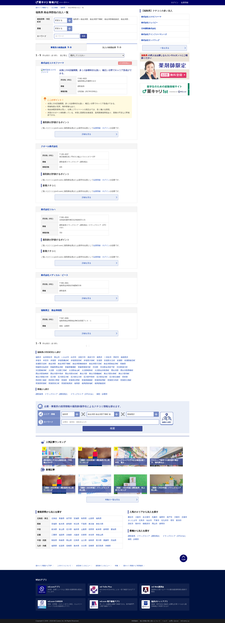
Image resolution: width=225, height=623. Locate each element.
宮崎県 (91, 546)
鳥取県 (54, 540)
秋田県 (84, 518)
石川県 (69, 529)
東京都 (91, 524)
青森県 (61, 518)
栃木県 (61, 524)
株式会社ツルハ (48, 209)
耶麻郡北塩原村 (42, 367)
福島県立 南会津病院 (51, 310)
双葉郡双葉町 (41, 383)
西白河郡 (114, 370)
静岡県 (106, 529)
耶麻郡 (123, 364)
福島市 (38, 357)
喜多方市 (91, 357)
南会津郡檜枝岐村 (80, 364)
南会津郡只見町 (95, 364)
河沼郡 (95, 367)
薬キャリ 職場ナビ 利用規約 (133, 566)
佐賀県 (61, 546)
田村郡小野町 (54, 380)
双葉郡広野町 (74, 380)
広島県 (76, 540)
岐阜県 (98, 529)
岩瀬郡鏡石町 (129, 360)
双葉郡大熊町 (125, 380)
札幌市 (154, 517)
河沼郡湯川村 (122, 367)
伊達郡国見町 (76, 360)
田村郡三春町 (41, 380)
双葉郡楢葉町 (87, 380)
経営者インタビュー (83, 566)
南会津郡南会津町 (111, 364)
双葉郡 (64, 380)
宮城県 (76, 518)
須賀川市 (82, 357)
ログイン (175, 2)
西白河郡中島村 (56, 373)
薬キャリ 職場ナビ (42, 7)
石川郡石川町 (63, 377)
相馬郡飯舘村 (100, 383)
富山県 (61, 529)
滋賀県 (61, 535)
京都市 (184, 517)
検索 (83, 36)
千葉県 (84, 524)
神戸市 (169, 517)
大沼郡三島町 (61, 370)
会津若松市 (47, 357)
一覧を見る (164, 48)
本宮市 (46, 360)
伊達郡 (53, 360)
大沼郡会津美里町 (102, 370)
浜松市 (130, 524)
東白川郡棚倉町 (95, 373)
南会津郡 (52, 364)
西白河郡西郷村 (126, 370)
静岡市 (162, 524)
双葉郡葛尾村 (66, 383)
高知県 (113, 540)
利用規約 (135, 621)
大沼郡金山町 (74, 370)
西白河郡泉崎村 (42, 373)
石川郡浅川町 (101, 377)
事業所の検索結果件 (61, 47)
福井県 (76, 529)
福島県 (63, 7)
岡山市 (154, 524)
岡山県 (69, 540)
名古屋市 (146, 517)
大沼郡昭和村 (87, 370)
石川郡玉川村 (76, 377)
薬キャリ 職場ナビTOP (44, 566)
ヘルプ (164, 621)
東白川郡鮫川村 (42, 377)
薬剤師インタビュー (103, 566)
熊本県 (76, 546)
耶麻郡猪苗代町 (84, 367)
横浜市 (130, 517)
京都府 (69, 535)
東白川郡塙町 (123, 373)
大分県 (84, 546)
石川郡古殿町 (114, 377)
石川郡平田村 (89, 377)
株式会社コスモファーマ (52, 63)
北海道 (54, 518)
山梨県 (84, 529)
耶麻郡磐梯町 (70, 367)
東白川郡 (83, 373)
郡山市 (57, 357)
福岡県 (54, 546)
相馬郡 (77, 383)
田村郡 (125, 377)
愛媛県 (106, 540)
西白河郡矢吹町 (71, 373)
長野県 (91, 529)
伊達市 (38, 360)
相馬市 (99, 357)
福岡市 (162, 517)
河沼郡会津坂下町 (107, 367)
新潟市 (179, 520)
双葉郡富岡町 (100, 380)
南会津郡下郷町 (64, 364)
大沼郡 (51, 370)
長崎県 (69, 546)
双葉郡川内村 (113, 380)
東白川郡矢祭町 (110, 373)
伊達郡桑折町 (63, 360)
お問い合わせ (174, 621)
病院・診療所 (101, 394)
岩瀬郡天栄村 (41, 364)
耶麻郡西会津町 (56, 367)
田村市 (116, 357)
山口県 (84, 540)
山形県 (91, 518)
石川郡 (53, 377)
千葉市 (156, 520)
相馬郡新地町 (87, 383)
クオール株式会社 (49, 146)
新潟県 (54, 529)
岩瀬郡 (119, 360)
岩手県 (69, 518)
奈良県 (91, 535)
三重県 (54, 535)
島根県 (61, 540)
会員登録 (184, 2)
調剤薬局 (39, 394)
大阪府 (76, 535)
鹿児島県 (99, 546)
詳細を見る (86, 134)
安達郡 (99, 360)
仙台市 (149, 520)
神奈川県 (99, 524)
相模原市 (146, 524)
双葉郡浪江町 (54, 383)
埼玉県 (76, 524)
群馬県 (69, 524)
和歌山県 (99, 535)
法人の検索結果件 (111, 47)
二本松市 (107, 357)
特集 (116, 566)
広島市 (141, 520)
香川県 (98, 540)
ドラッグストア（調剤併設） (57, 394)
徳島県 (91, 540)
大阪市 (138, 517)
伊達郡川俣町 (89, 360)
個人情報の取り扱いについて (150, 621)
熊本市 (138, 524)
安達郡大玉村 (109, 360)
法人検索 (54, 7)
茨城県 (54, 524)
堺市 (172, 520)
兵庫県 (84, 535)
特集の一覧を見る (112, 500)
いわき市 (65, 357)
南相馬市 (124, 357)
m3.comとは (185, 621)
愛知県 (113, 529)
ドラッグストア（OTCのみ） (83, 394)
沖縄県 (108, 546)
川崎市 (177, 517)
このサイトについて (64, 566)
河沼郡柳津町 (41, 370)
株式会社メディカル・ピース (54, 275)
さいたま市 (132, 520)
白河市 (73, 357)
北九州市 (164, 520)
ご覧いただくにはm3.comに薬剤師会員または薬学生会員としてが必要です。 (81, 128)
